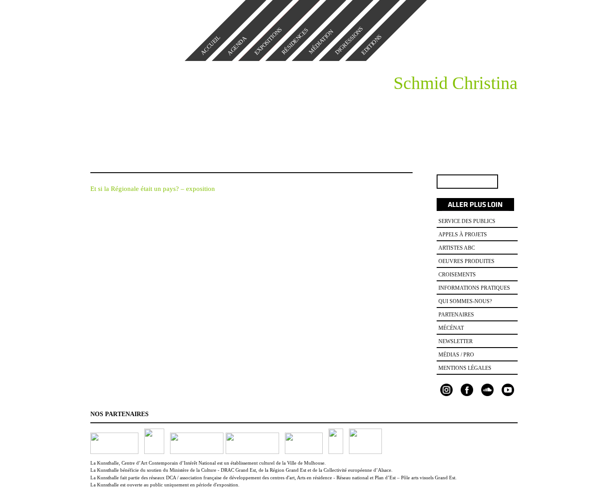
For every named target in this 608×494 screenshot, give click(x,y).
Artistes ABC (456, 248)
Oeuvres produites (466, 261)
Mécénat (451, 328)
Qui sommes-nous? (465, 301)
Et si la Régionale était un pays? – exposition (152, 188)
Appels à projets (462, 234)
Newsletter (455, 341)
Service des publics (466, 221)
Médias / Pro (456, 355)
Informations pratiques (474, 288)
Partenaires (456, 315)
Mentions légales (464, 368)
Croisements (457, 274)
